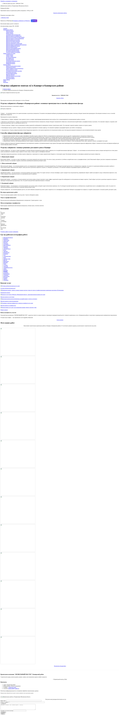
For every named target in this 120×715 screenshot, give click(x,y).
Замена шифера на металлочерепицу (14, 68)
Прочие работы (7, 64)
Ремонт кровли (9, 33)
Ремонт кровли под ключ (9, 53)
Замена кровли (9, 32)
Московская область (8, 237)
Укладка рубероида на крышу (13, 52)
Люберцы (5, 247)
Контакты (5, 82)
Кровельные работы (8, 29)
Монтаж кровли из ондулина (13, 39)
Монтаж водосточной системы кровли (15, 37)
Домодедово (6, 240)
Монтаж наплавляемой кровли (13, 48)
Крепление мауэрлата (11, 72)
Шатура (5, 260)
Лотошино (5, 280)
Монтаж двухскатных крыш (12, 42)
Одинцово (5, 243)
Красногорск (6, 276)
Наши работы (6, 79)
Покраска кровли (10, 77)
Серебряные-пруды (7, 267)
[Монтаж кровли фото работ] (18, 355)
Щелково (5, 262)
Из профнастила (10, 58)
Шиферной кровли (10, 63)
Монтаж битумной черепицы (13, 41)
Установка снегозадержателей (13, 34)
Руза (4, 255)
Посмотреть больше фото (60, 666)
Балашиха (5, 238)
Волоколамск (6, 273)
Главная (5, 28)
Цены (4, 81)
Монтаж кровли (10, 31)
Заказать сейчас (60, 98)
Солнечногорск (7, 256)
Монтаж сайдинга (10, 74)
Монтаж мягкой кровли (11, 47)
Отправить (3, 712)
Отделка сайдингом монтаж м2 (8, 288)
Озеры (4, 268)
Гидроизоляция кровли (11, 73)
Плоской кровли (10, 59)
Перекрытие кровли (11, 67)
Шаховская (6, 261)
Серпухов (5, 266)
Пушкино (5, 253)
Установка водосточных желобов (14, 71)
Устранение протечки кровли (13, 61)
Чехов (4, 263)
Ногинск (5, 242)
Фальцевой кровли (10, 62)
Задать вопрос (60, 320)
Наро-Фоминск (7, 245)
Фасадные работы (10, 78)
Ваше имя (3, 700)
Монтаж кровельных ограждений (14, 43)
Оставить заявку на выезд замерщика (9, 231)
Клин (4, 257)
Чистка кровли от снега (11, 69)
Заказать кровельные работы (60, 13)
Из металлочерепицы (11, 57)
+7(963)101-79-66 (5, 17)
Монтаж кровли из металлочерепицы (15, 38)
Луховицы (5, 275)
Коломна (5, 277)
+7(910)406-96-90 (70, 699)
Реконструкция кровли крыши (13, 66)
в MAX (34, 20)
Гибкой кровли (9, 54)
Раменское (5, 241)
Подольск (5, 246)
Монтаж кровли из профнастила (13, 36)
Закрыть (3, 713)
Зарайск (5, 278)
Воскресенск (6, 252)
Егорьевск (5, 272)
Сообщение (3, 703)
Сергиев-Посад (7, 248)
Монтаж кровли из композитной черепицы (16, 44)
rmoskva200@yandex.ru (13, 688)
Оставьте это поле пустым (7, 710)
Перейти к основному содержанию (9, 1)
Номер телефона (5, 702)
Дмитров (5, 251)
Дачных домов (9, 56)
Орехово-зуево (6, 258)
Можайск (5, 270)
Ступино (5, 265)
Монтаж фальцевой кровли (12, 49)
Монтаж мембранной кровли (13, 46)
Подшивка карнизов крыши (12, 51)
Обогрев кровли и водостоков (13, 76)
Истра (4, 250)
